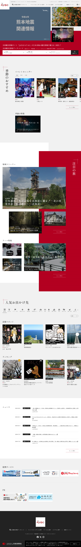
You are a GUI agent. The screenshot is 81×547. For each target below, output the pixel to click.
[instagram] (43, 537)
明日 (21, 75)
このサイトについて (51, 545)
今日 (17, 75)
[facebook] (38, 537)
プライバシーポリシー (75, 1)
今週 (26, 75)
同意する (75, 543)
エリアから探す (59, 4)
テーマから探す (50, 4)
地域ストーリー (70, 4)
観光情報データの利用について (64, 1)
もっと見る (72, 107)
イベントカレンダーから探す (37, 4)
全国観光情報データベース (20, 4)
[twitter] (40, 537)
